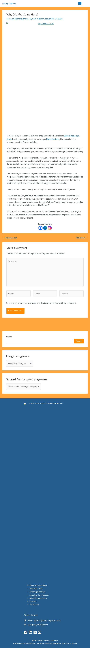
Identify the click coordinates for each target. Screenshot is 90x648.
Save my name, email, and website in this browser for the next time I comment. (42, 303)
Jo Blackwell (56, 643)
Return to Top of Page (38, 585)
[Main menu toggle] (80, 3)
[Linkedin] (45, 228)
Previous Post (10, 238)
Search (9, 337)
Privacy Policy (37, 640)
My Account (34, 604)
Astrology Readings (37, 592)
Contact (33, 601)
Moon (25, 19)
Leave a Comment (14, 19)
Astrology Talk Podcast (39, 595)
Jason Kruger (72, 643)
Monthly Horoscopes (38, 598)
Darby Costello (52, 139)
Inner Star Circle (36, 588)
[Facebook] (40, 228)
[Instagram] (50, 228)
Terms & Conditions (50, 640)
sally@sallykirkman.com (38, 624)
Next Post (81, 238)
